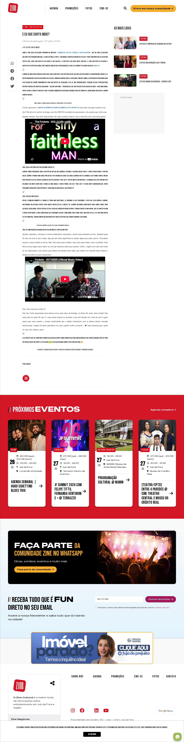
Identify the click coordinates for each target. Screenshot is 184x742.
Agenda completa (162, 410)
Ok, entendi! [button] (92, 734)
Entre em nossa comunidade (152, 8)
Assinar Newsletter (159, 599)
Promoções (71, 8)
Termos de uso (162, 607)
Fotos (89, 8)
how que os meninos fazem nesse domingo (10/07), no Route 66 (58, 108)
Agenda (54, 8)
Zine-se (104, 8)
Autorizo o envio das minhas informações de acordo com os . (134, 607)
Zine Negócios (20, 719)
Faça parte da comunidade (34, 569)
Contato (171, 676)
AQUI (49, 342)
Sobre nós (77, 676)
